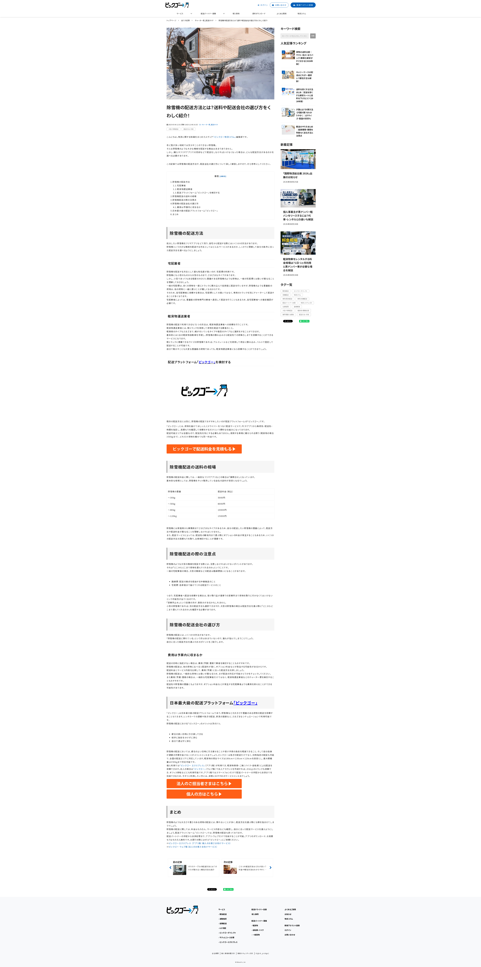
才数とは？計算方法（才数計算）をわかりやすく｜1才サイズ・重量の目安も (304, 114)
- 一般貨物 (256, 934)
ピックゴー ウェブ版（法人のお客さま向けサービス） (193, 846)
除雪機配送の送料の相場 (184, 196)
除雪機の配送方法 (181, 181)
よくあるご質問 (290, 909)
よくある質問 (281, 13)
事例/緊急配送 (287, 299)
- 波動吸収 (222, 919)
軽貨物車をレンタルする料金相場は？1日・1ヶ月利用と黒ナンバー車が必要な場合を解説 (297, 264)
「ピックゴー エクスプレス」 (192, 765)
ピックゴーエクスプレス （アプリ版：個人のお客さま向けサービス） (200, 843)
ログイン (264, 5)
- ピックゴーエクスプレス (227, 942)
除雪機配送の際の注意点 (184, 199)
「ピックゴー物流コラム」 (224, 136)
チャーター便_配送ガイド (204, 20)
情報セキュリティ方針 (245, 953)
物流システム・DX (306, 303)
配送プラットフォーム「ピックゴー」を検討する (198, 192)
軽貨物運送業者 (184, 189)
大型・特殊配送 (173, 129)
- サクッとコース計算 (226, 937)
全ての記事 (185, 20)
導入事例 (235, 13)
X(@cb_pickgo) (262, 953)
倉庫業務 (297, 307)
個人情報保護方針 (228, 953)
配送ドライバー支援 (259, 909)
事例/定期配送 (302, 299)
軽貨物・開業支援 (303, 310)
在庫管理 (286, 307)
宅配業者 (181, 185)
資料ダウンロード (258, 13)
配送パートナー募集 (208, 13)
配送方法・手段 (188, 129)
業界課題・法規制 (288, 314)
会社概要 (215, 953)
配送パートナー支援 (289, 303)
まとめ (175, 214)
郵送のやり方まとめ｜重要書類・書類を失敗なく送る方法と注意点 (304, 131)
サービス (180, 13)
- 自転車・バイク (258, 930)
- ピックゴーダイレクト (227, 932)
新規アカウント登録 (305, 5)
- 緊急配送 (222, 914)
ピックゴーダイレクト (300, 291)
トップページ (171, 20)
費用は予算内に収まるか (189, 207)
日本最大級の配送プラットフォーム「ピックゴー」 (195, 210)
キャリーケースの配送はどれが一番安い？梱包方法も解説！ (304, 77)
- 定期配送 (222, 923)
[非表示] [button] (223, 176)
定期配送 (286, 295)
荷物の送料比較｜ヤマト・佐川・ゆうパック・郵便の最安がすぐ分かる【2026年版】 (304, 57)
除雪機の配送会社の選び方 (185, 203)
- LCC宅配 (222, 928)
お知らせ (288, 914)
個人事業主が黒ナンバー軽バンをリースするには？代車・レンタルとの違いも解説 (298, 215)
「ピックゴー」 (199, 768)
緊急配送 (286, 291)
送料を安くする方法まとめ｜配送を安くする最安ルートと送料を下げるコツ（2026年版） (304, 95)
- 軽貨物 (255, 925)
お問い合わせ (280, 5)
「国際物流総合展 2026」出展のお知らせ (297, 175)
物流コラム (302, 13)
